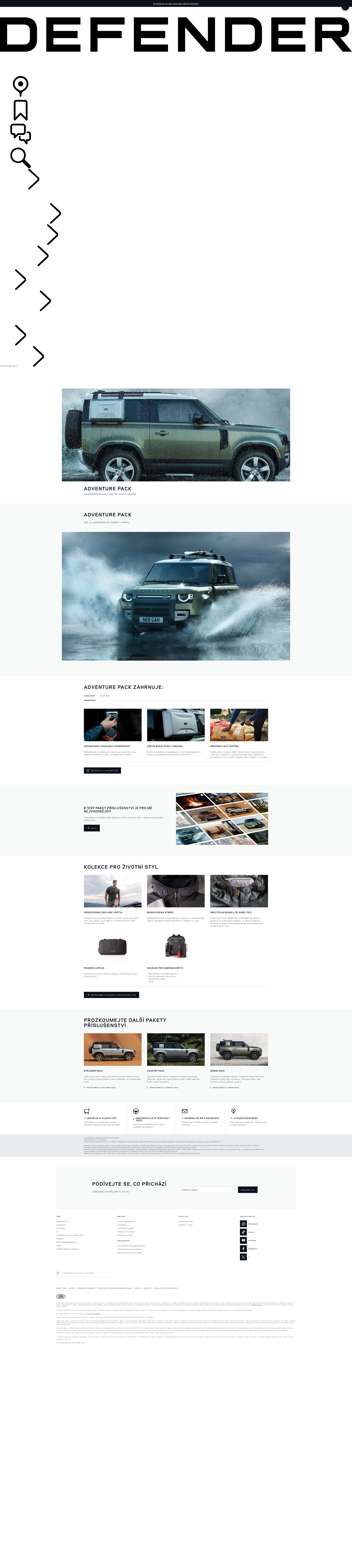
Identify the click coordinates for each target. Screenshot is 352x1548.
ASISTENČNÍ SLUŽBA (126, 1228)
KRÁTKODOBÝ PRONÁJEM (66, 1242)
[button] (176, 8)
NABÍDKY (60, 1238)
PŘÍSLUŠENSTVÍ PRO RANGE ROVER (131, 1246)
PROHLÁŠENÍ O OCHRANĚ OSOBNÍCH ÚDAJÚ (114, 1288)
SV (57, 1232)
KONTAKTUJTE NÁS (125, 1235)
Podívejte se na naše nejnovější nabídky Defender (176, 3)
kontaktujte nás (256, 1304)
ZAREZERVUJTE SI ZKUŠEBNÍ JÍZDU (70, 1235)
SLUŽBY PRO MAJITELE (126, 1221)
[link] (176, 64)
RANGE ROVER (62, 1221)
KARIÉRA (71, 1288)
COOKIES (137, 1288)
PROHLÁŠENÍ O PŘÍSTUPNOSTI (166, 1288)
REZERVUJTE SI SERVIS (126, 1232)
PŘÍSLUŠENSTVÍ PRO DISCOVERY (130, 1253)
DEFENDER (60, 1225)
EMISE (58, 1245)
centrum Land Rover (93, 1313)
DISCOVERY (60, 1228)
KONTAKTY (148, 1288)
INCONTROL (122, 1225)
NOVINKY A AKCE (186, 1225)
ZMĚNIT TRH (61, 1288)
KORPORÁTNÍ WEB (186, 1221)
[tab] (91, 696)
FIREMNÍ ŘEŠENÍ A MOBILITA (67, 1249)
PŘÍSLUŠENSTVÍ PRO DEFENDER (130, 1249)
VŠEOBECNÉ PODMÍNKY (86, 1288)
